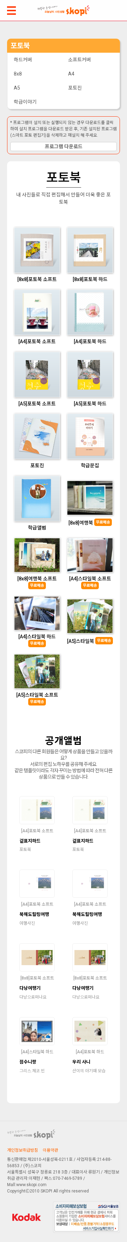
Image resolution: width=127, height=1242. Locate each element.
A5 (17, 88)
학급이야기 (25, 102)
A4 (71, 74)
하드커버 (23, 60)
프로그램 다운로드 (64, 146)
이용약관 (50, 1150)
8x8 (18, 74)
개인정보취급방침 (22, 1150)
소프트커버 (79, 60)
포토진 (75, 88)
